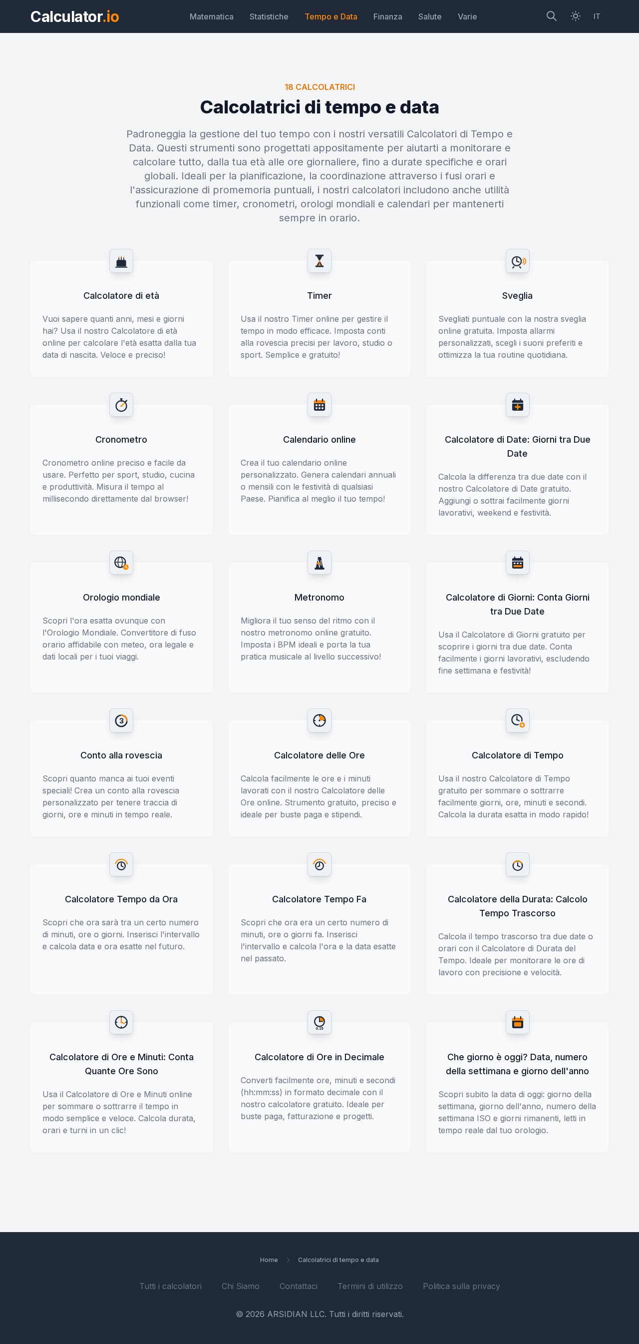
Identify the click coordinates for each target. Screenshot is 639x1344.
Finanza (387, 16)
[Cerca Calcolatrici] (552, 16)
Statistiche (269, 16)
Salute (430, 16)
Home (269, 1260)
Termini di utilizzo (370, 1286)
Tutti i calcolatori (170, 1286)
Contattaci (299, 1286)
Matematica (212, 16)
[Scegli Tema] (576, 16)
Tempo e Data (331, 16)
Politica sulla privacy (461, 1286)
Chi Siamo (241, 1286)
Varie (467, 16)
